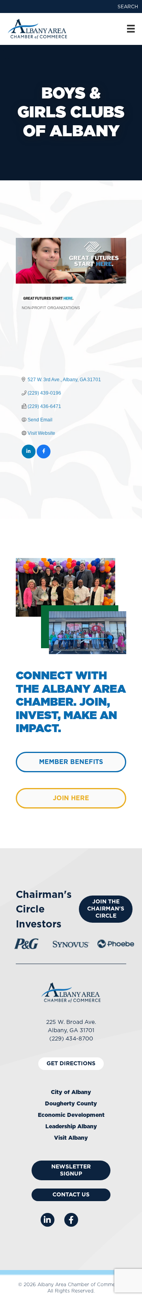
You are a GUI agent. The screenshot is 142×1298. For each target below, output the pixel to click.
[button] (128, 6)
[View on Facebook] (43, 457)
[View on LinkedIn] (29, 457)
